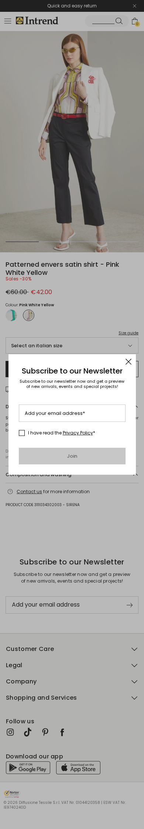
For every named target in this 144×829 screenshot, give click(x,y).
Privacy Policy (78, 433)
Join (72, 456)
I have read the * (61, 433)
